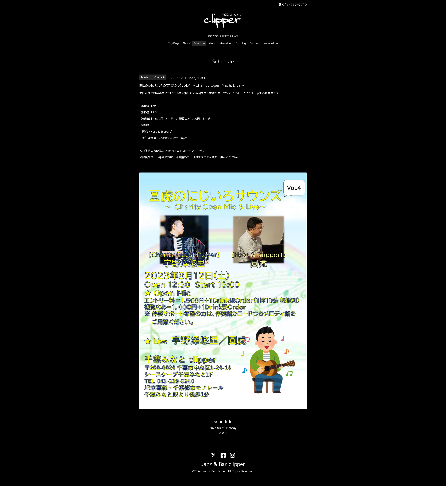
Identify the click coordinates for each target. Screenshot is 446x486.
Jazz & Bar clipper (223, 464)
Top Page (173, 43)
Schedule (199, 43)
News (186, 43)
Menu (212, 43)
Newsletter (271, 43)
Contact (254, 43)
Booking (241, 43)
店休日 (223, 433)
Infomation (225, 43)
